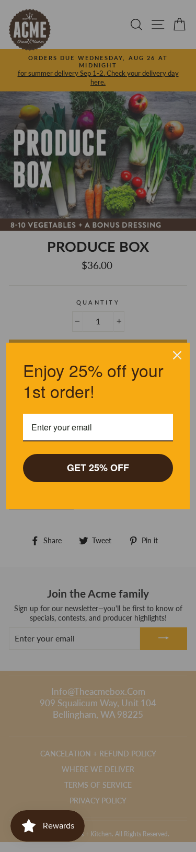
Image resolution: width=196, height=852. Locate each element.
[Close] (177, 355)
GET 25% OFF (98, 467)
